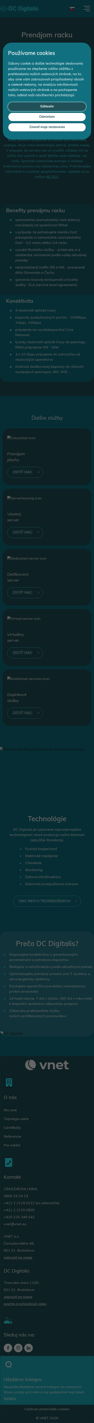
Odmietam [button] (47, 117)
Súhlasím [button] (47, 106)
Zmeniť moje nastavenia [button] (47, 127)
